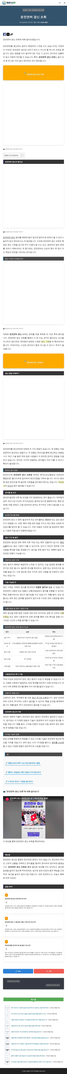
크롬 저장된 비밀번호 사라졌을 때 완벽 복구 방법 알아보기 (29, 1020)
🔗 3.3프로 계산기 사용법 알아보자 (19, 781)
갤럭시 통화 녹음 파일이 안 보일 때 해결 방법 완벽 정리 (28, 1056)
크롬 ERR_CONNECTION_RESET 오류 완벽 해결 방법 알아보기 (30, 1038)
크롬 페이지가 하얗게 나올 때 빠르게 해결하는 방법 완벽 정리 (30, 1044)
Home (25, 10)
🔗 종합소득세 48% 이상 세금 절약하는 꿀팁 (22, 763)
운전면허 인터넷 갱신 (52, 985)
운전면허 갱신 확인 (13, 981)
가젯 (29, 10)
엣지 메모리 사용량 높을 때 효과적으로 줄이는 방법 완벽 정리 (30, 1008)
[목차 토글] (21, 155)
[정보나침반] (9, 3)
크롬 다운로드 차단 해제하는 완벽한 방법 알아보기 (26, 1032)
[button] (59, 2)
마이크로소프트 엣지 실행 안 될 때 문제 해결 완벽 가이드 (28, 1014)
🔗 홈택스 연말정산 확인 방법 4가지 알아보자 (23, 772)
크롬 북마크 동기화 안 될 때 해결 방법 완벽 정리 (26, 1026)
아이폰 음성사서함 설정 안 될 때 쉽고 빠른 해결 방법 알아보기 (30, 1050)
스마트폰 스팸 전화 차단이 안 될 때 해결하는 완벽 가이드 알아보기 (31, 1062)
